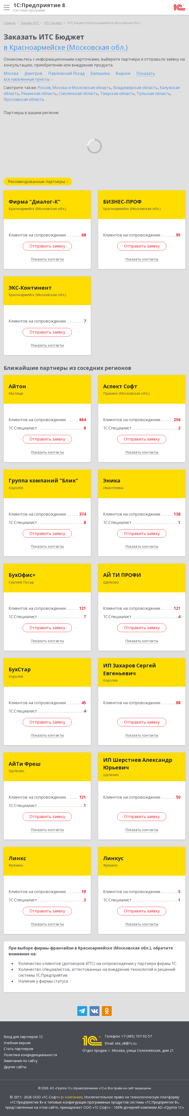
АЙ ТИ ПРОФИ (122, 574)
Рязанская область (39, 93)
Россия (44, 87)
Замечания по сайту (20, 1060)
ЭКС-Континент (30, 287)
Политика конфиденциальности (30, 1054)
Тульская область (154, 93)
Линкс (17, 858)
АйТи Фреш (25, 763)
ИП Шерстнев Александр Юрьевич (137, 763)
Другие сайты (15, 1066)
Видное (123, 73)
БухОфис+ (22, 574)
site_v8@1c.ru (126, 1043)
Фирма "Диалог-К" (34, 201)
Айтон (17, 386)
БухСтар (20, 669)
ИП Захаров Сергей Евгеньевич (129, 669)
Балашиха (100, 73)
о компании (71, 1097)
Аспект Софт (120, 386)
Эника (111, 480)
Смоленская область (78, 93)
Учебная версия (17, 1042)
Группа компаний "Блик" (43, 480)
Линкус (113, 858)
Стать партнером (18, 1048)
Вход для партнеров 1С (23, 1036)
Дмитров (33, 73)
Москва (11, 73)
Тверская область (117, 93)
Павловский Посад (66, 73)
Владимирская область (135, 87)
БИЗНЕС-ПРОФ (122, 201)
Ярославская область (24, 99)
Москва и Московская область (81, 87)
